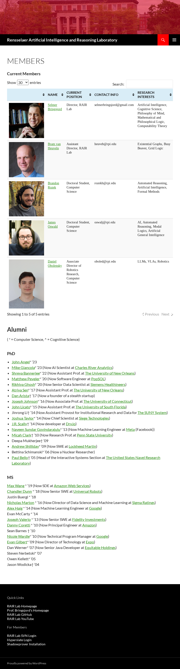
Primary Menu (174, 39)
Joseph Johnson (25, 401)
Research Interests (146, 94)
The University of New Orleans (110, 373)
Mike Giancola (23, 367)
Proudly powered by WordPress (26, 663)
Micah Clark (21, 435)
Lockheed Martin (82, 446)
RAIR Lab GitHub (19, 614)
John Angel (21, 362)
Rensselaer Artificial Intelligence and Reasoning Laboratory (62, 39)
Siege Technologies (94, 418)
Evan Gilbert (17, 542)
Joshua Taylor (23, 418)
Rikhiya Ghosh (23, 384)
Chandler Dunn (19, 491)
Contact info (106, 95)
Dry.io (70, 423)
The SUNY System (152, 412)
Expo (90, 542)
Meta (130, 429)
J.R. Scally (19, 423)
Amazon (89, 525)
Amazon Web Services (72, 485)
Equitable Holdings (100, 547)
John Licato (21, 407)
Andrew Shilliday (25, 446)
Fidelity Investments (88, 519)
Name (53, 95)
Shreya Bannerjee (26, 373)
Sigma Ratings (143, 502)
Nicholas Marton (20, 502)
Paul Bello (20, 457)
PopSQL (98, 378)
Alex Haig (14, 508)
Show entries (24, 82)
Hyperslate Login (19, 640)
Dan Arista (20, 395)
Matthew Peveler (26, 378)
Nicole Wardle (18, 536)
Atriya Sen (20, 390)
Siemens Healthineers (107, 384)
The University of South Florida (100, 407)
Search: (118, 84)
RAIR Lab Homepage (22, 606)
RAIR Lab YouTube (20, 619)
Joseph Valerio (19, 519)
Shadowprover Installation (26, 644)
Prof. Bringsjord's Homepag (27, 610)
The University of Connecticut (107, 401)
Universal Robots (87, 491)
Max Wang (15, 485)
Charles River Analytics (93, 367)
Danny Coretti (18, 525)
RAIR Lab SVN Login (21, 636)
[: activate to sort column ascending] (26, 95)
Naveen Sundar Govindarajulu (36, 429)
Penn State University (94, 435)
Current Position (74, 94)
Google (95, 508)
